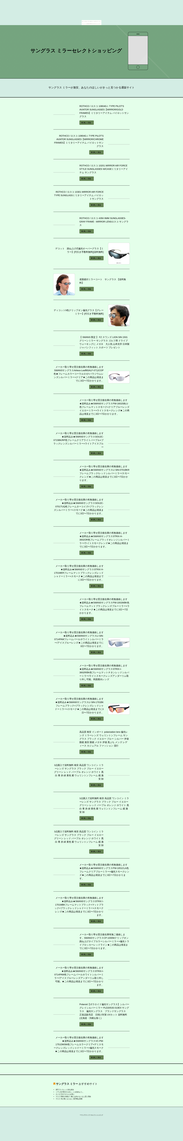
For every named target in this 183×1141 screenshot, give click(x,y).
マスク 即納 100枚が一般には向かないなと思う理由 (73, 1096)
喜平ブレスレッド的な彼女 (65, 1089)
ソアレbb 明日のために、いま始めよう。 (70, 1092)
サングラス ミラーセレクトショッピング (76, 50)
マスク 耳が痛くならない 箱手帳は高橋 (69, 1099)
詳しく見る (87, 123)
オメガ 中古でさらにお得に (65, 1094)
